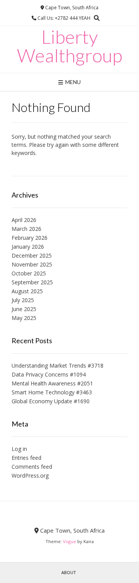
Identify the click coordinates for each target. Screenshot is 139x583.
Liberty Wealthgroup (69, 46)
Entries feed (26, 457)
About (68, 572)
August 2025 (27, 291)
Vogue (69, 541)
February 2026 (29, 237)
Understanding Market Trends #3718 (57, 365)
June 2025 (24, 309)
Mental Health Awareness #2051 (52, 383)
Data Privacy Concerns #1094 (49, 374)
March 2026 (26, 228)
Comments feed (32, 466)
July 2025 (23, 300)
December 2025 (32, 255)
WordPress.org (30, 475)
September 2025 (32, 282)
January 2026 (28, 246)
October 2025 (29, 273)
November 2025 (32, 264)
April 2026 (24, 220)
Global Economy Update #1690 (51, 401)
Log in (19, 448)
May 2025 (24, 318)
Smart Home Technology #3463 (52, 392)
